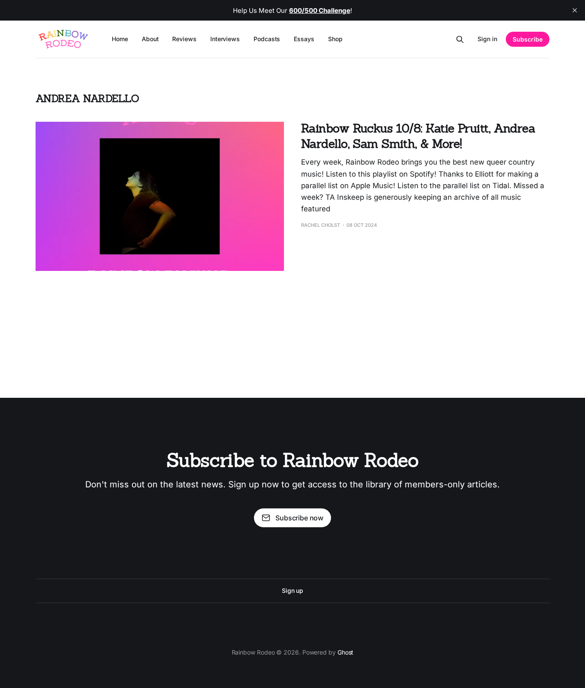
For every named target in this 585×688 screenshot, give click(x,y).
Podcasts (267, 38)
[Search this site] (460, 39)
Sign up (292, 590)
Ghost (345, 652)
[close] (575, 10)
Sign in (487, 38)
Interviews (225, 38)
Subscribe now (299, 518)
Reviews (184, 38)
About (150, 38)
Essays (304, 38)
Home (120, 38)
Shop (335, 38)
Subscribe (528, 39)
